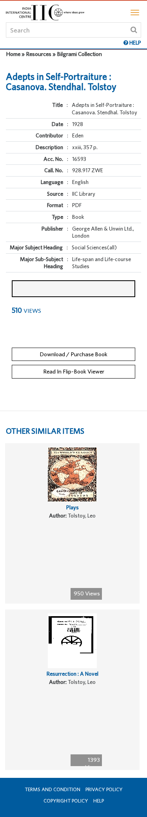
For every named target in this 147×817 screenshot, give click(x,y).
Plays (72, 507)
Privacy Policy (104, 789)
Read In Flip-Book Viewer (73, 371)
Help (98, 801)
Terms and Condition (52, 789)
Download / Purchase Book (73, 354)
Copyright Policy (66, 801)
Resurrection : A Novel (72, 674)
